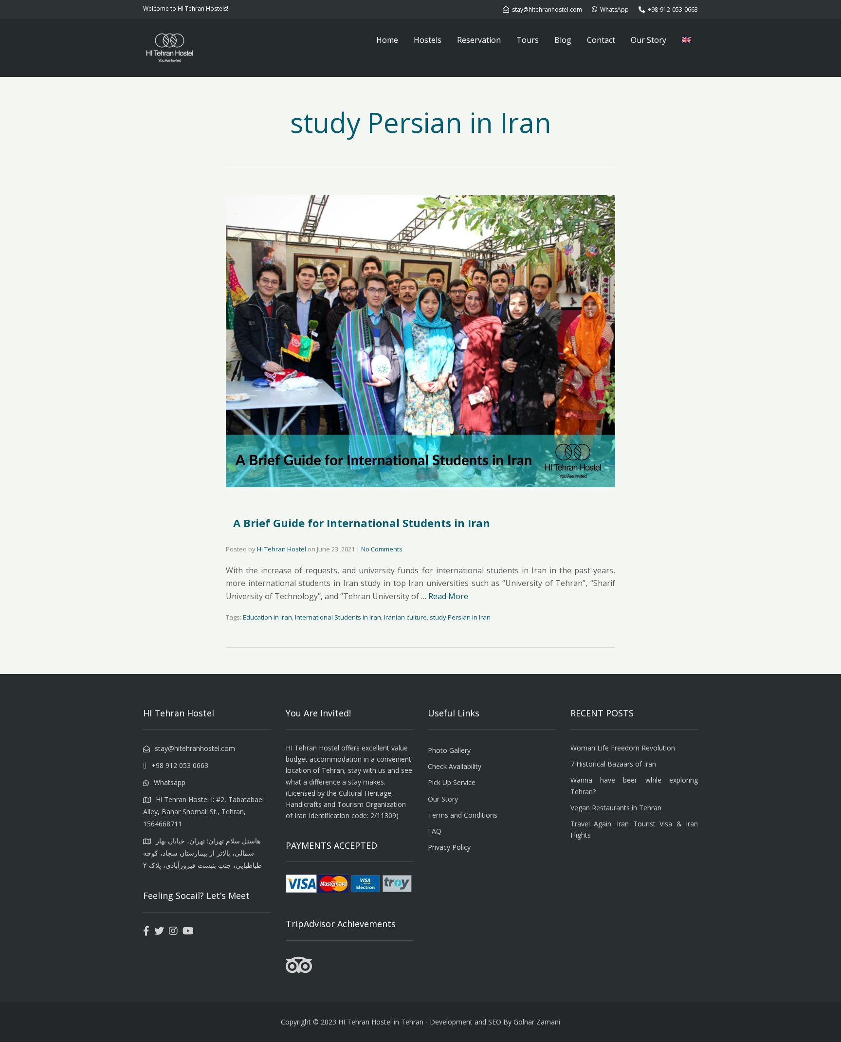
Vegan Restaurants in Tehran (615, 807)
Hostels (427, 40)
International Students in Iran (338, 617)
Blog (562, 40)
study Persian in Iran (460, 617)
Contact (601, 40)
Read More (448, 596)
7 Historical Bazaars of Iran (613, 763)
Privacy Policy (449, 847)
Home (387, 40)
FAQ (434, 831)
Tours (527, 40)
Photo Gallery (449, 750)
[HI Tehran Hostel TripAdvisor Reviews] (299, 971)
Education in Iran (267, 617)
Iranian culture (405, 617)
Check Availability (454, 766)
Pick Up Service (451, 782)
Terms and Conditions (462, 815)
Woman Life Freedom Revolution (622, 747)
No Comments (381, 549)
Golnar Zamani (536, 1021)
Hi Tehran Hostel (281, 549)
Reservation (479, 40)
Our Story (648, 40)
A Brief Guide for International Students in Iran (361, 522)
